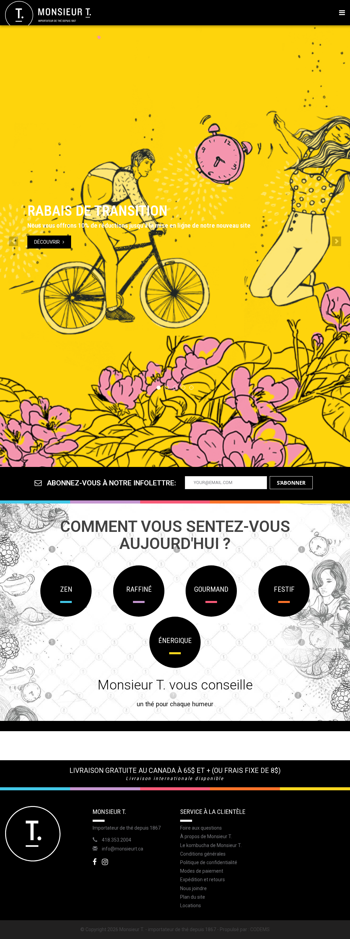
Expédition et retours (202, 879)
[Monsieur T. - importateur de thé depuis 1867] (48, 14)
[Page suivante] (336, 241)
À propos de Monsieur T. (206, 836)
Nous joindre (193, 888)
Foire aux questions (201, 828)
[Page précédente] (13, 241)
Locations (190, 905)
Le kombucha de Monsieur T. (211, 845)
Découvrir (47, 242)
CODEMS (260, 929)
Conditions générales (203, 854)
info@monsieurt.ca (122, 848)
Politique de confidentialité (208, 862)
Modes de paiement (201, 871)
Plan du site (192, 897)
